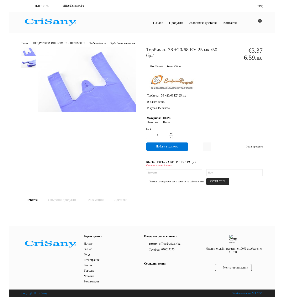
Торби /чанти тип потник (122, 43)
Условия (89, 276)
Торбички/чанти (97, 43)
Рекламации (95, 200)
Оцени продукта (254, 146)
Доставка (120, 200)
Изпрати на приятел (207, 146)
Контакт (89, 265)
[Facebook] (146, 272)
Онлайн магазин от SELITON (247, 293)
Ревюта (32, 200)
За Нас (88, 249)
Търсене (89, 270)
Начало (158, 23)
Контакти (230, 23)
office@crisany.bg (73, 5)
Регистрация (91, 259)
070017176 (41, 6)
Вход (260, 5)
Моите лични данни (235, 267)
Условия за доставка (203, 23)
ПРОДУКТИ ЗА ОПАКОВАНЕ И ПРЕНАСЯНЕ (59, 43)
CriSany (42, 293)
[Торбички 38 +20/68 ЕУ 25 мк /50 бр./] (87, 111)
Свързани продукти (62, 200)
